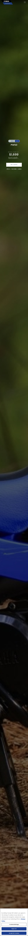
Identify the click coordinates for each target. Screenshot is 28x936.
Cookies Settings (14, 924)
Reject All (14, 929)
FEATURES (14, 169)
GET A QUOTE (14, 164)
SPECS (8, 169)
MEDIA (19, 169)
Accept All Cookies (14, 933)
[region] (14, 922)
